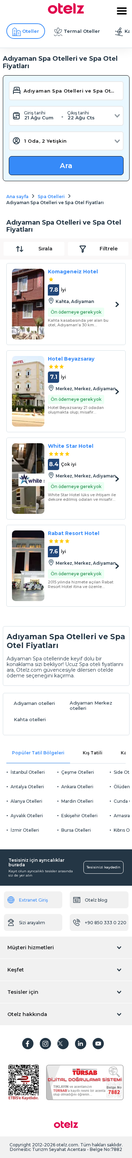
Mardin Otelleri (77, 801)
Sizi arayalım (32, 922)
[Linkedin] (80, 1043)
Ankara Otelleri (77, 786)
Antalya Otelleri (27, 786)
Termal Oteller (82, 31)
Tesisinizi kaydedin (103, 867)
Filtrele (109, 248)
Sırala (45, 248)
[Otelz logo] (66, 12)
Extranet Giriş (33, 900)
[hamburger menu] (122, 11)
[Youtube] (98, 1043)
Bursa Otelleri (76, 830)
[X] (63, 1043)
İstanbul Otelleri (28, 772)
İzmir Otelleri (25, 830)
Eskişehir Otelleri (79, 815)
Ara (66, 165)
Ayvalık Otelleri (27, 815)
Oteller (30, 31)
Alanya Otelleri (26, 801)
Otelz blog (96, 900)
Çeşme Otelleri (77, 772)
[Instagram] (45, 1043)
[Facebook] (27, 1043)
